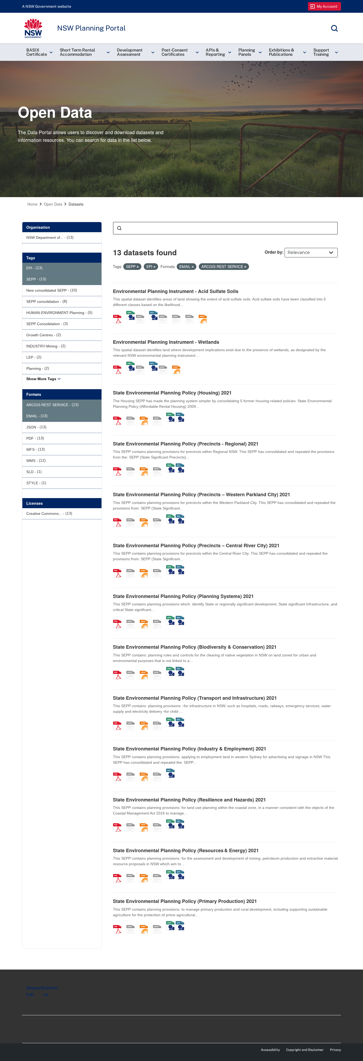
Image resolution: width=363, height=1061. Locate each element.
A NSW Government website (46, 6)
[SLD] (191, 313)
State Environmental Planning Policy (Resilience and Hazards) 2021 (189, 799)
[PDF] (119, 313)
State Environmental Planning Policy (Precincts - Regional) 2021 (186, 443)
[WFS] (153, 313)
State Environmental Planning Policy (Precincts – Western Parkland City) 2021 (201, 494)
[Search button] (119, 228)
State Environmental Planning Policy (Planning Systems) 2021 (183, 596)
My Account (327, 6)
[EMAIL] (165, 313)
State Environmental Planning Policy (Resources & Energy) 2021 (186, 850)
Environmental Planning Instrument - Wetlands (166, 341)
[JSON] (205, 313)
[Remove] (138, 267)
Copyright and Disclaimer (305, 1050)
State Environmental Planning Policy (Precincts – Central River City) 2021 (196, 545)
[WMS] (130, 313)
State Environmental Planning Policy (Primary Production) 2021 (185, 901)
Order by (273, 252)
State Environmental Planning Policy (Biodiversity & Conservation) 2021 (195, 646)
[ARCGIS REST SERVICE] (142, 313)
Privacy (335, 1050)
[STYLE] (178, 313)
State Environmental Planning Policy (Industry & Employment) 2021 (189, 748)
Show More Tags (41, 379)
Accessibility (270, 1050)
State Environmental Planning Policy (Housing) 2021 (172, 392)
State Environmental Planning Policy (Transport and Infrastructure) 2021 (195, 697)
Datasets (76, 204)
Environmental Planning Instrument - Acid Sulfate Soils (175, 291)
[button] (39, 52)
